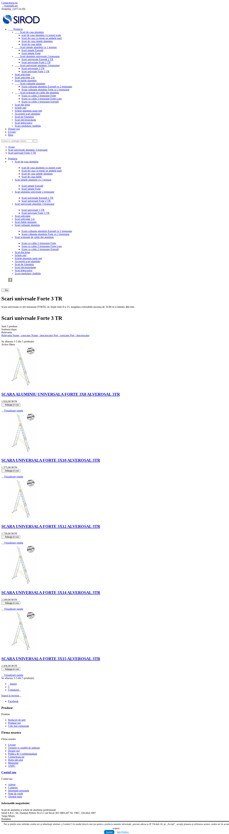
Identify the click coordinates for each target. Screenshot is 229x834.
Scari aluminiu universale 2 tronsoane (37, 56)
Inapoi (12, 683)
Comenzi (13, 787)
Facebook (13, 701)
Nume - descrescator (42, 335)
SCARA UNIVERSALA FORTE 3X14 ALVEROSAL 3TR (50, 592)
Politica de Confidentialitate (22, 753)
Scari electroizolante (25, 119)
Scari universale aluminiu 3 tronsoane (37, 65)
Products (15, 29)
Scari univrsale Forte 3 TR (35, 71)
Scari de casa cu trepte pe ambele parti (41, 38)
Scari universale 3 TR (32, 68)
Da (5, 290)
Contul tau (8, 772)
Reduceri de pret (16, 719)
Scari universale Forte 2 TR (36, 62)
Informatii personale (18, 790)
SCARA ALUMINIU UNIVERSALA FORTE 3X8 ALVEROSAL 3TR (60, 394)
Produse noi (14, 723)
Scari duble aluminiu (26, 80)
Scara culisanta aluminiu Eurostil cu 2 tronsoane (46, 86)
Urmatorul (14, 689)
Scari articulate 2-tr (25, 77)
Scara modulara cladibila (28, 125)
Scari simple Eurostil (32, 50)
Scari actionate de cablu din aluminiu (37, 92)
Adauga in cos (11, 404)
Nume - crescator (22, 335)
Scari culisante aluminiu (30, 83)
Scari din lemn (22, 104)
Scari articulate (22, 74)
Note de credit (15, 793)
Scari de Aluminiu (24, 116)
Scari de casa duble (31, 44)
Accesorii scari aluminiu (27, 113)
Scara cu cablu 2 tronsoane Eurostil (40, 101)
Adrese (12, 784)
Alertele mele (15, 796)
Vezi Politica (123, 832)
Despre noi (14, 128)
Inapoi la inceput (11, 695)
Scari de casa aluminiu (29, 32)
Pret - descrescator (79, 335)
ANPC (11, 765)
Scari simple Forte (31, 53)
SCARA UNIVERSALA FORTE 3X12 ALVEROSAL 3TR (50, 526)
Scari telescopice (23, 122)
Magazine (13, 762)
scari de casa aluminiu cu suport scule (41, 35)
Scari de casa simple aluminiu (37, 41)
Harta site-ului (15, 759)
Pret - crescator (62, 335)
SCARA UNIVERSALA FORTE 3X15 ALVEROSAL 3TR (50, 659)
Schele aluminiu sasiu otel (28, 110)
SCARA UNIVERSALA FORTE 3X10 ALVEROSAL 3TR (50, 460)
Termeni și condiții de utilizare (24, 747)
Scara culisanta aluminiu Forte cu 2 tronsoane (45, 89)
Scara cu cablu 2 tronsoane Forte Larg (41, 98)
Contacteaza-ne (9, 2)
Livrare (12, 131)
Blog (10, 134)
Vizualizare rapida (12, 410)
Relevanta (7, 335)
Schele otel (20, 107)
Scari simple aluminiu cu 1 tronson (36, 47)
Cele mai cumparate (18, 726)
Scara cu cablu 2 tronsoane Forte (38, 95)
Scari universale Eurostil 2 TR (37, 59)
